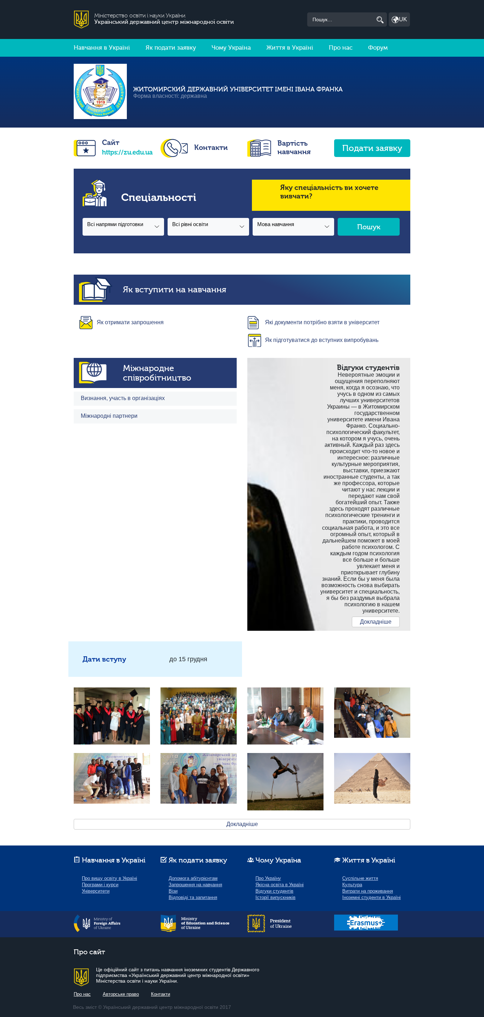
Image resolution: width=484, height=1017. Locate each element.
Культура (352, 884)
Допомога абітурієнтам (193, 878)
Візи (173, 891)
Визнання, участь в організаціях (123, 398)
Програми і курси (100, 884)
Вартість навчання (294, 147)
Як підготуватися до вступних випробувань (321, 340)
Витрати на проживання (367, 891)
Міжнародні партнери (109, 416)
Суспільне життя (360, 878)
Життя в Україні (289, 47)
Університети (95, 891)
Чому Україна (231, 47)
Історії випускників (275, 897)
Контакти (211, 147)
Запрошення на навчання (195, 884)
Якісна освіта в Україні (279, 884)
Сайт (110, 142)
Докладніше (376, 622)
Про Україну (268, 878)
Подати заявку (372, 148)
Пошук (369, 227)
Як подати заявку (171, 47)
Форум (378, 47)
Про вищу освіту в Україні (109, 878)
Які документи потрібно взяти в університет (322, 322)
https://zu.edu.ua (127, 152)
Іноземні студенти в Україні (371, 897)
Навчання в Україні (102, 47)
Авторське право (121, 994)
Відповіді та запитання (193, 897)
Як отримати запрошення (130, 322)
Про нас (341, 47)
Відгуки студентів (274, 891)
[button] (123, 227)
